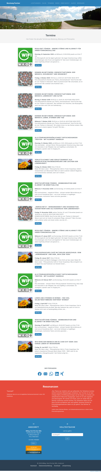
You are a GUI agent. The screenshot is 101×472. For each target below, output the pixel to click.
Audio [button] (73, 3)
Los (67, 438)
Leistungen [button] (35, 3)
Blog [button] (44, 3)
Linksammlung (66, 465)
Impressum (33, 465)
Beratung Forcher (13, 3)
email (34, 443)
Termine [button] (51, 3)
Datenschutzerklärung (45, 465)
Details (38, 65)
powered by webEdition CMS (95, 471)
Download (57, 465)
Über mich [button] (65, 3)
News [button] (57, 3)
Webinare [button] (81, 3)
